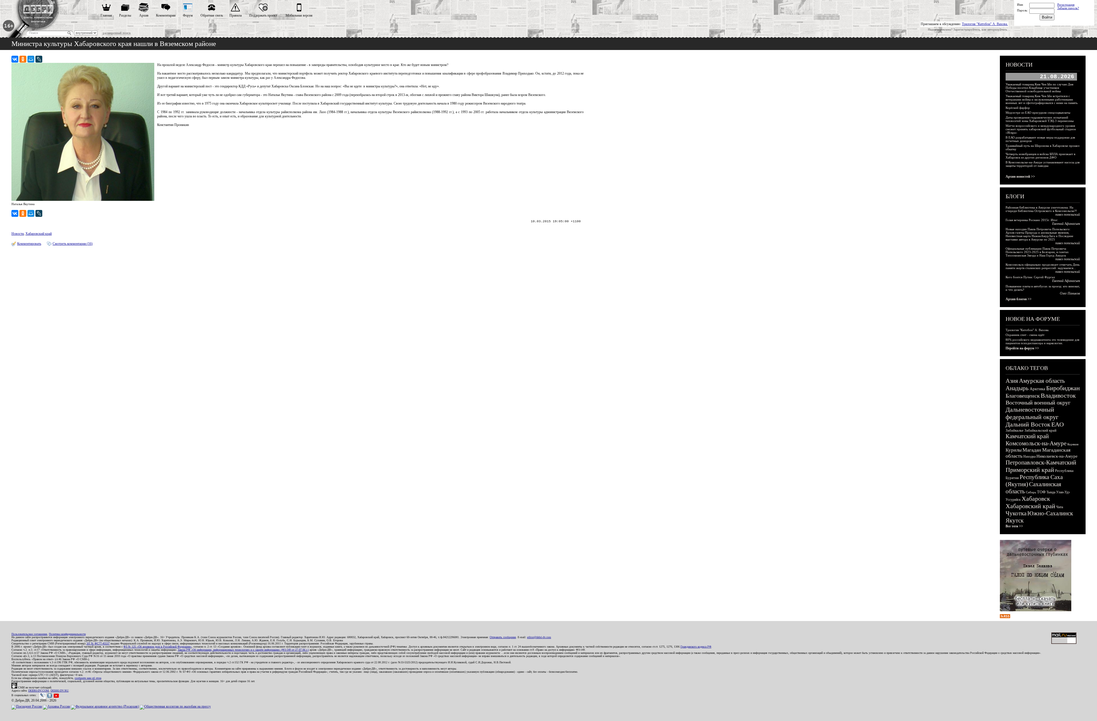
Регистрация (1065, 4)
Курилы (1014, 450)
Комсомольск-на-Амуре (1036, 443)
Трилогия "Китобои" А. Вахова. (985, 24)
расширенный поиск (117, 33)
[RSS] (1005, 617)
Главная (106, 15)
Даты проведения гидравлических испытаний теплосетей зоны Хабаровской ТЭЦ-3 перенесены (1040, 119)
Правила (235, 15)
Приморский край (1030, 469)
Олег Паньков (1070, 293)
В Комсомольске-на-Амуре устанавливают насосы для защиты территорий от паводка (1043, 164)
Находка (1029, 456)
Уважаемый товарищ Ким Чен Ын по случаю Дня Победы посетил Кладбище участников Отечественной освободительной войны (1039, 88)
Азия (1012, 380)
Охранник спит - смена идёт (1025, 335)
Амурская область (1042, 380)
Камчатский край (1027, 436)
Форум (188, 15)
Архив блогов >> (1019, 299)
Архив (144, 15)
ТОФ (1041, 492)
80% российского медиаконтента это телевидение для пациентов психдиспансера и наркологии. (1042, 341)
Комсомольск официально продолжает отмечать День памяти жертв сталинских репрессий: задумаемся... (1043, 266)
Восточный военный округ (1038, 402)
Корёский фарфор (1018, 107)
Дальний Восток (1028, 424)
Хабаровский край (38, 234)
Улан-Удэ (1063, 492)
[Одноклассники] (22, 59)
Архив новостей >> (1020, 177)
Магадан (1031, 450)
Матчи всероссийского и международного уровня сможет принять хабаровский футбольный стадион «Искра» (1041, 129)
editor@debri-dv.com (539, 637)
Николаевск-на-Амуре (1057, 456)
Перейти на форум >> (1022, 348)
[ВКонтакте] (14, 59)
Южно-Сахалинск (1050, 513)
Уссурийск (1013, 500)
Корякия (1072, 444)
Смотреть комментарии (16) (73, 244)
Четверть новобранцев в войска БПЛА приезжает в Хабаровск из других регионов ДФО (1040, 155)
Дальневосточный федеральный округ (1032, 413)
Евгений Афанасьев (1066, 224)
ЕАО (1057, 424)
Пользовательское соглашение (29, 634)
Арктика (1037, 388)
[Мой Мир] (30, 59)
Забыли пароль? (1068, 8)
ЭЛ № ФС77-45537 (98, 643)
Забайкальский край (1040, 430)
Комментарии (165, 15)
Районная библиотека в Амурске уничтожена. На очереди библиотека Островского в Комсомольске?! (1041, 209)
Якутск (1015, 520)
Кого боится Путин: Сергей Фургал (1030, 277)
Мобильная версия (299, 15)
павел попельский (1067, 215)
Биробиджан (1063, 388)
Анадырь (1017, 388)
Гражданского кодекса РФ (695, 646)
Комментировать (29, 244)
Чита (1059, 507)
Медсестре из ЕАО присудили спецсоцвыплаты (1038, 112)
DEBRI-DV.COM (38, 690)
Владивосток (1058, 395)
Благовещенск (1023, 395)
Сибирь (1031, 492)
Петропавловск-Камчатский (1041, 462)
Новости (17, 234)
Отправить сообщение (503, 637)
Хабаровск (1036, 498)
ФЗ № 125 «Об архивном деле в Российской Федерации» (157, 646)
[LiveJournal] (38, 59)
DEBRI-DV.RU (60, 690)
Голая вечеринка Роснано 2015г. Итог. (1032, 220)
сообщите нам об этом (88, 678)
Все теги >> (1014, 526)
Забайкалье (1015, 430)
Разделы (125, 15)
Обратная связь (212, 15)
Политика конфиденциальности (67, 634)
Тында (1050, 492)
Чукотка (1016, 513)
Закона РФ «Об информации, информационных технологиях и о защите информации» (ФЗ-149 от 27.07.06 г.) (243, 649)
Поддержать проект (263, 15)
